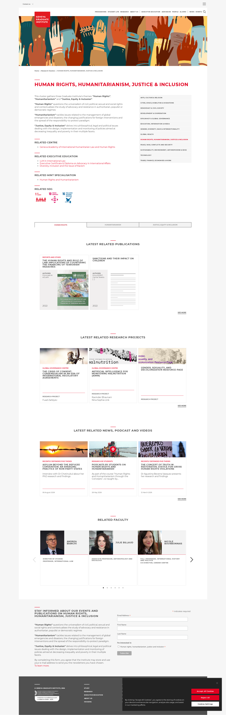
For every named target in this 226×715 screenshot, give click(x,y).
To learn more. (42, 665)
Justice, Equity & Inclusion (165, 225)
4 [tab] (115, 587)
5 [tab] (119, 587)
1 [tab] (103, 587)
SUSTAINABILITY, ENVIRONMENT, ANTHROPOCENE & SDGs (163, 150)
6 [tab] (123, 587)
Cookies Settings (205, 704)
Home (37, 71)
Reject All (205, 698)
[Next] (192, 559)
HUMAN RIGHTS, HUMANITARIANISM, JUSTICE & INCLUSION (164, 139)
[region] (172, 694)
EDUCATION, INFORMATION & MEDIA (155, 124)
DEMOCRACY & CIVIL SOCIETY (152, 108)
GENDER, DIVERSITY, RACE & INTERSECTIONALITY (159, 129)
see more (182, 312)
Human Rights (60, 225)
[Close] (217, 683)
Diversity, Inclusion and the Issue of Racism (62, 166)
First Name (121, 625)
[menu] (204, 3)
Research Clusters (48, 71)
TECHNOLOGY (145, 155)
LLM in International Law (52, 161)
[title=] (42, 19)
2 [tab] (107, 587)
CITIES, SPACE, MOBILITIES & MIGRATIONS (157, 103)
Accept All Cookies (205, 691)
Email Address (124, 615)
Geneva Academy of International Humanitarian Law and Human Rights (77, 147)
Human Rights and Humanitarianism (59, 180)
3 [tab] (111, 587)
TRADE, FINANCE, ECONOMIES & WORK (155, 160)
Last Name (121, 634)
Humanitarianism (113, 225)
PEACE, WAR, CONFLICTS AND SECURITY (156, 145)
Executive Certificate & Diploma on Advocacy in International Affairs (75, 163)
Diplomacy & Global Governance (155, 118)
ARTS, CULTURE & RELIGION (151, 98)
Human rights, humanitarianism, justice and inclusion (142, 647)
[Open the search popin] (204, 11)
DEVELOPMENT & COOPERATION (153, 113)
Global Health (147, 134)
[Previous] (34, 559)
